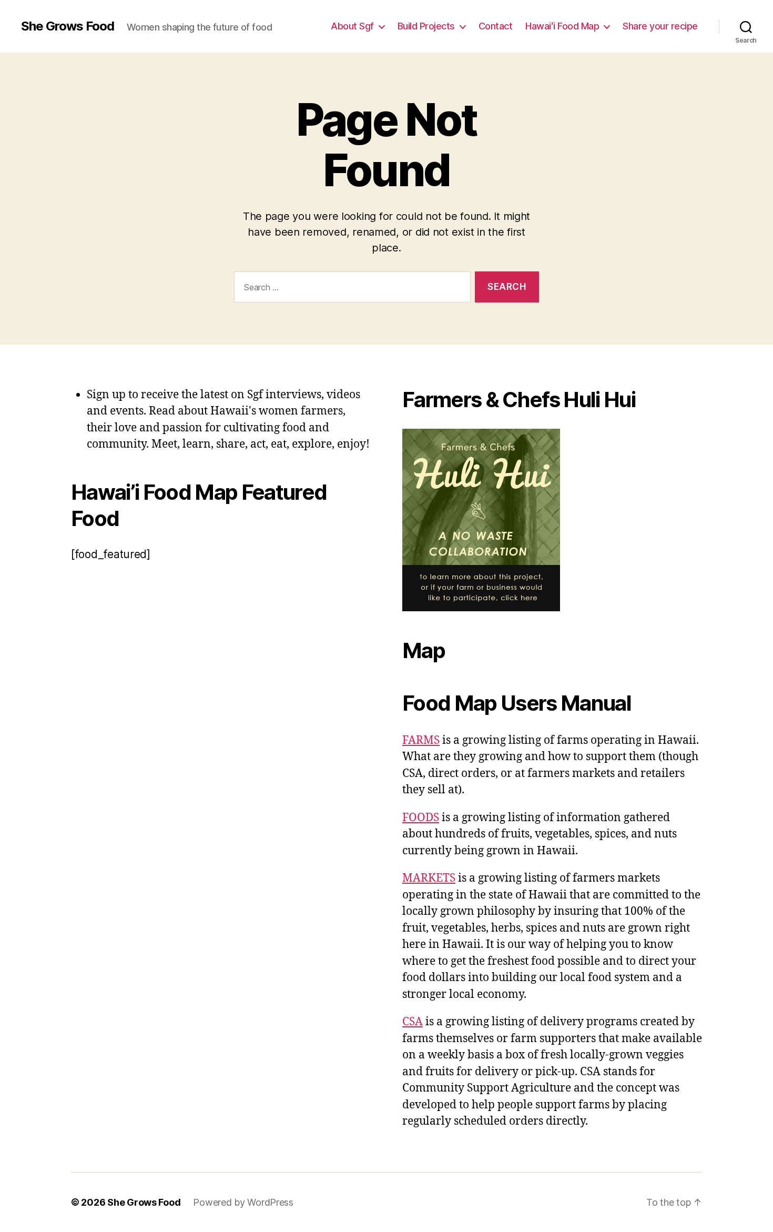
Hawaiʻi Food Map (562, 26)
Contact (496, 26)
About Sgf (352, 26)
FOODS (420, 818)
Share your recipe (660, 26)
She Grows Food (67, 26)
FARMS (421, 740)
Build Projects (426, 26)
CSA (412, 1022)
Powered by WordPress (243, 1202)
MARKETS (428, 878)
